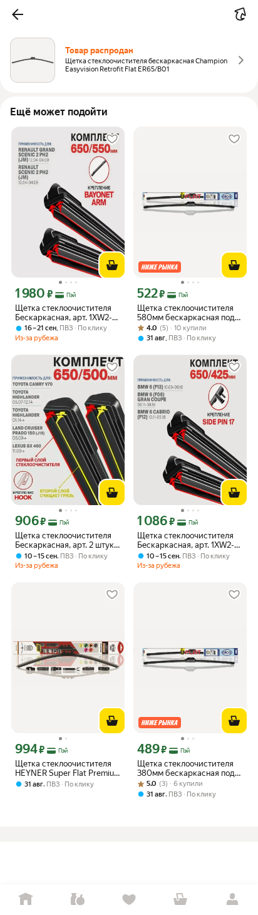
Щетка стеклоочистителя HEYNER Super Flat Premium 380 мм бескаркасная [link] (68, 768)
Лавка (77, 899)
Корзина (180, 899)
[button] (17, 14)
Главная (25, 899)
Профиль (232, 899)
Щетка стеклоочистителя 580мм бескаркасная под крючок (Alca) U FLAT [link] (186, 312)
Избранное (129, 899)
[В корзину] (112, 265)
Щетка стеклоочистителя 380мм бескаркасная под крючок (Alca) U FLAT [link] (186, 768)
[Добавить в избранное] (112, 139)
